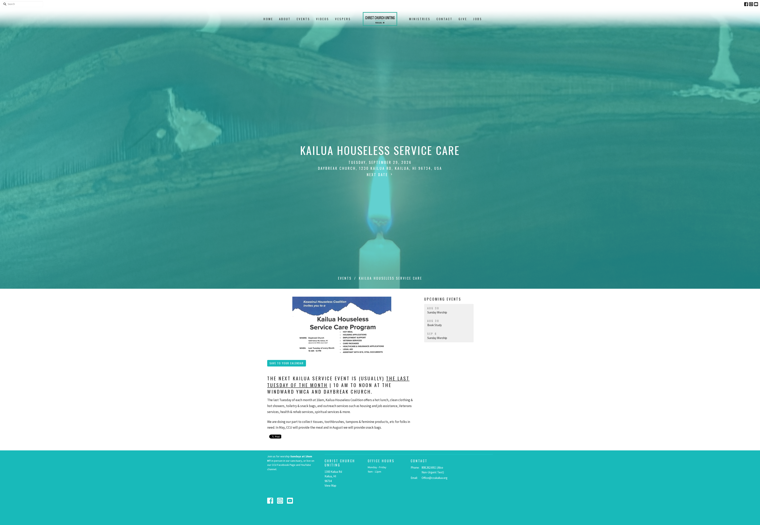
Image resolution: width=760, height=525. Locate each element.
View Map (330, 485)
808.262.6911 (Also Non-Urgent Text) (433, 470)
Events (303, 19)
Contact (444, 19)
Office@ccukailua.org (434, 478)
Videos (322, 19)
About (285, 19)
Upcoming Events (442, 299)
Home (268, 19)
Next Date (378, 174)
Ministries (419, 19)
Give (463, 19)
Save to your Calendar (287, 363)
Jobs (477, 19)
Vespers (343, 19)
